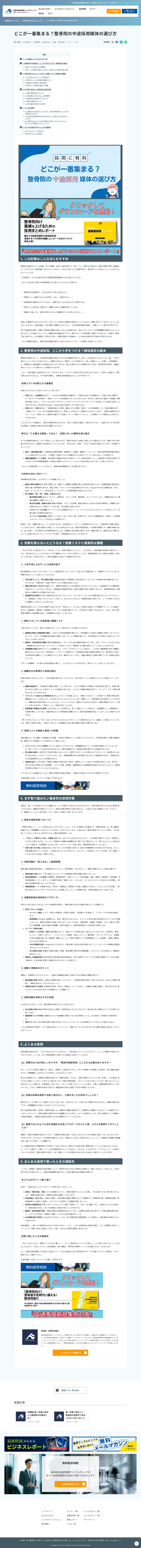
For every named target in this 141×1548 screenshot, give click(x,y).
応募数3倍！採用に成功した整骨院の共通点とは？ (37, 1415)
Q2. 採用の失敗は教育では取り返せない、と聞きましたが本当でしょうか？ (46, 117)
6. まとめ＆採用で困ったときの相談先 (37, 127)
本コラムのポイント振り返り (34, 131)
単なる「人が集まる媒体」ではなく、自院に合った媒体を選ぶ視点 (46, 70)
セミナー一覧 (72, 1511)
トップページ (47, 1511)
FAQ (69, 1540)
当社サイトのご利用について (113, 1540)
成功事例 (45, 1523)
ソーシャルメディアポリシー (79, 1540)
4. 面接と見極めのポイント (34, 101)
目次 (44, 54)
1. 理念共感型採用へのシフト (34, 93)
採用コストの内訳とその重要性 (35, 67)
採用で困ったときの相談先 (33, 134)
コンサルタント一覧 (92, 1515)
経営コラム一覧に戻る (70, 1390)
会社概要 (22, 1540)
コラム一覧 (71, 1523)
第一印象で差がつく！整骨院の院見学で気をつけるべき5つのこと (75, 1415)
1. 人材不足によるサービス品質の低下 (37, 77)
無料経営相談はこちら (70, 1484)
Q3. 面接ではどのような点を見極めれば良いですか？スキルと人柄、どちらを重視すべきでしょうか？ (46, 122)
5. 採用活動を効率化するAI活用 (35, 104)
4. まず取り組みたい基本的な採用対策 (37, 89)
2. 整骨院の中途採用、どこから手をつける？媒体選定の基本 (45, 63)
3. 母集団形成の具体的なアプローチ (36, 98)
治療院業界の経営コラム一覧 (31, 20)
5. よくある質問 (28, 108)
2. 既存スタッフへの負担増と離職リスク (38, 80)
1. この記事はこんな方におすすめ (35, 59)
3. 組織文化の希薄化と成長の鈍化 (36, 83)
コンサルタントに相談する (70, 1352)
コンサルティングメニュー (52, 1519)
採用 (76, 42)
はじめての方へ (48, 1515)
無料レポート (72, 1519)
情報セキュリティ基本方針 (44, 1540)
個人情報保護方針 (31, 1540)
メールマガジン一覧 (92, 1511)
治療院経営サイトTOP (11, 20)
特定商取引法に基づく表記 (59, 1540)
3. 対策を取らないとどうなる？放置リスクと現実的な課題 (44, 73)
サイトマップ (89, 1519)
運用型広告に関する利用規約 (96, 1540)
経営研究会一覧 (73, 1515)
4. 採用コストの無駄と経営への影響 (36, 85)
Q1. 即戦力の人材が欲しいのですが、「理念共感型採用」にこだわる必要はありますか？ (47, 112)
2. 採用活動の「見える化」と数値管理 (37, 96)
